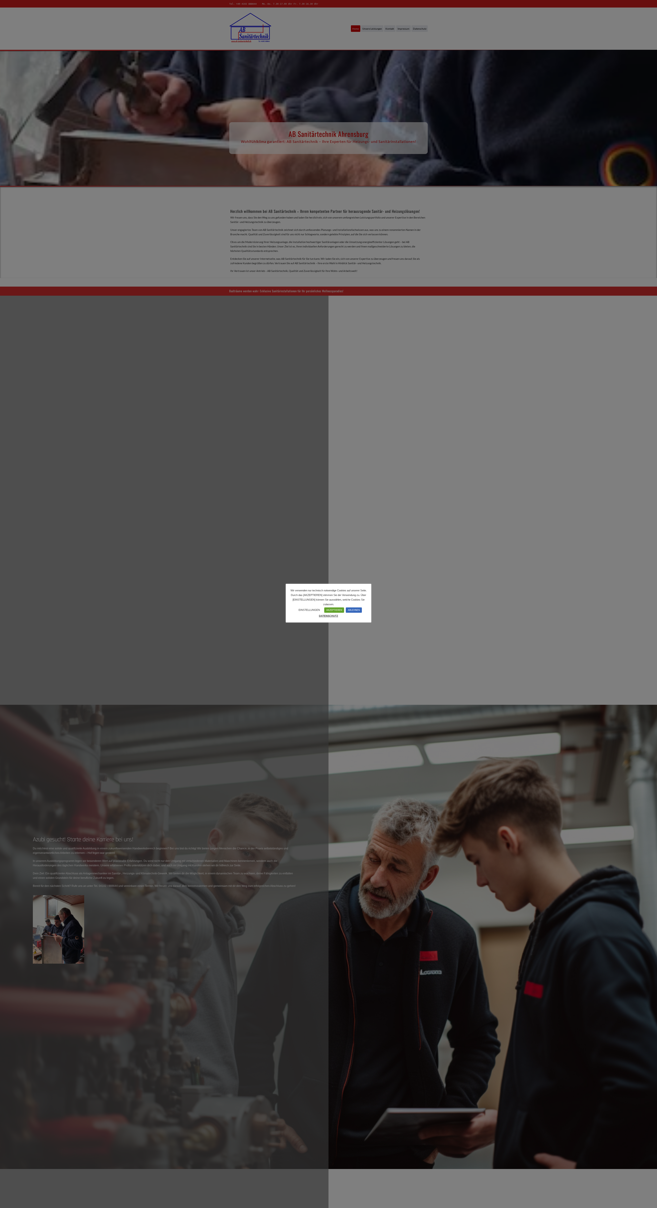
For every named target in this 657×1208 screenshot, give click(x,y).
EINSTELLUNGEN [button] (309, 609)
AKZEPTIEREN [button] (334, 610)
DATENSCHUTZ (328, 615)
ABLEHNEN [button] (354, 610)
